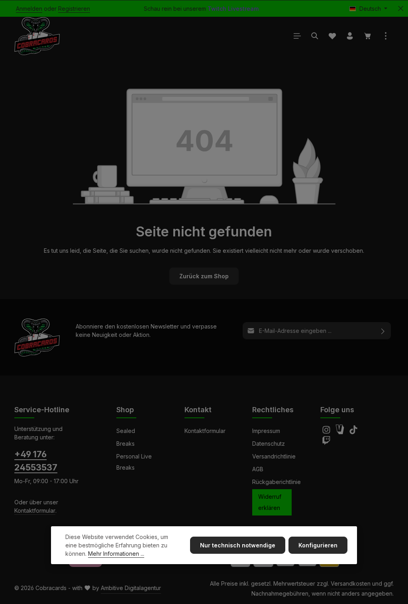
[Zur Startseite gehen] (37, 36)
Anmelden (29, 8)
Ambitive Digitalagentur (131, 587)
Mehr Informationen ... (116, 553)
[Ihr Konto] (350, 36)
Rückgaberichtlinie (276, 481)
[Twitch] (326, 442)
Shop (125, 409)
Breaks (125, 443)
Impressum (266, 430)
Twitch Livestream (233, 8)
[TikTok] (353, 432)
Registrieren (74, 8)
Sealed (125, 430)
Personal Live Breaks (134, 462)
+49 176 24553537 (35, 460)
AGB (257, 469)
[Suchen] (315, 36)
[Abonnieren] (383, 330)
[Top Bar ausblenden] (400, 8)
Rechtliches (273, 409)
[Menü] (297, 36)
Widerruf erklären (269, 502)
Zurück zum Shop (204, 276)
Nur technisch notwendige (237, 545)
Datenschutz (268, 443)
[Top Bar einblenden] (386, 36)
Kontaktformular (34, 510)
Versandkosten (351, 583)
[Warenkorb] (367, 36)
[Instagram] (327, 432)
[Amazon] (340, 432)
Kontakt (198, 409)
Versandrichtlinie (274, 456)
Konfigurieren (317, 545)
